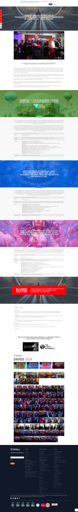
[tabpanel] (39, 319)
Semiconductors (42, 451)
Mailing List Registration (58, 483)
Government (27, 454)
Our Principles (56, 469)
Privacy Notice (56, 464)
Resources (41, 477)
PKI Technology (42, 461)
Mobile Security (27, 470)
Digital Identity (27, 466)
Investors (55, 476)
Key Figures (56, 480)
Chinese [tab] (21, 307)
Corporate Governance (58, 451)
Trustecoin (41, 473)
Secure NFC (41, 453)
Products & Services (43, 449)
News (40, 484)
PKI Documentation (57, 466)
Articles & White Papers (43, 488)
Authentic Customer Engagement (30, 461)
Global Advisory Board (58, 456)
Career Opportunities (57, 473)
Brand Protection (28, 460)
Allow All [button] (51, 4)
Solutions (26, 449)
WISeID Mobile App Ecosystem (45, 466)
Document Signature (28, 467)
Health (26, 459)
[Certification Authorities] (38, 504)
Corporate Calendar (57, 487)
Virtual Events (42, 487)
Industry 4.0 (27, 456)
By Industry (27, 451)
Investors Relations (57, 479)
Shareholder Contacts (57, 484)
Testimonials (56, 470)
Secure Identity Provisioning (30, 474)
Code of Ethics (56, 474)
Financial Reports (57, 482)
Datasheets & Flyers (43, 481)
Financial (26, 457)
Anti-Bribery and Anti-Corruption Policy (60, 460)
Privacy (44, 496)
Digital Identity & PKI (43, 460)
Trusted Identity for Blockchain (45, 470)
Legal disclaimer (40, 496)
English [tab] (16, 307)
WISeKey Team (56, 454)
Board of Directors (57, 453)
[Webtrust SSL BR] (18, 504)
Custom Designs (42, 459)
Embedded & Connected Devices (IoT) (31, 472)
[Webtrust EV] (23, 504)
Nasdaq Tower (42, 483)
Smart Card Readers (43, 457)
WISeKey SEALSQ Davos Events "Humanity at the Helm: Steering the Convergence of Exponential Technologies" (47, 290)
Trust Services (42, 463)
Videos (41, 490)
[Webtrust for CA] (13, 504)
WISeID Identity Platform (44, 464)
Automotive (27, 453)
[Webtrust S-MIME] (28, 504)
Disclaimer (56, 459)
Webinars (41, 480)
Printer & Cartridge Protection (30, 464)
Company (55, 449)
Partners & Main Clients (58, 472)
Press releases (56, 477)
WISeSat (41, 474)
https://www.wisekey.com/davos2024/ (40, 324)
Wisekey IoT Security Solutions (30, 473)
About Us (55, 467)
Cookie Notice (36, 2)
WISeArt (41, 472)
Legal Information (57, 457)
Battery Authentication (29, 463)
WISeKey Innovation (43, 469)
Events (41, 486)
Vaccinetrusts (42, 467)
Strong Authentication (29, 469)
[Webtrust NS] (33, 504)
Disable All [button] (55, 4)
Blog (40, 491)
